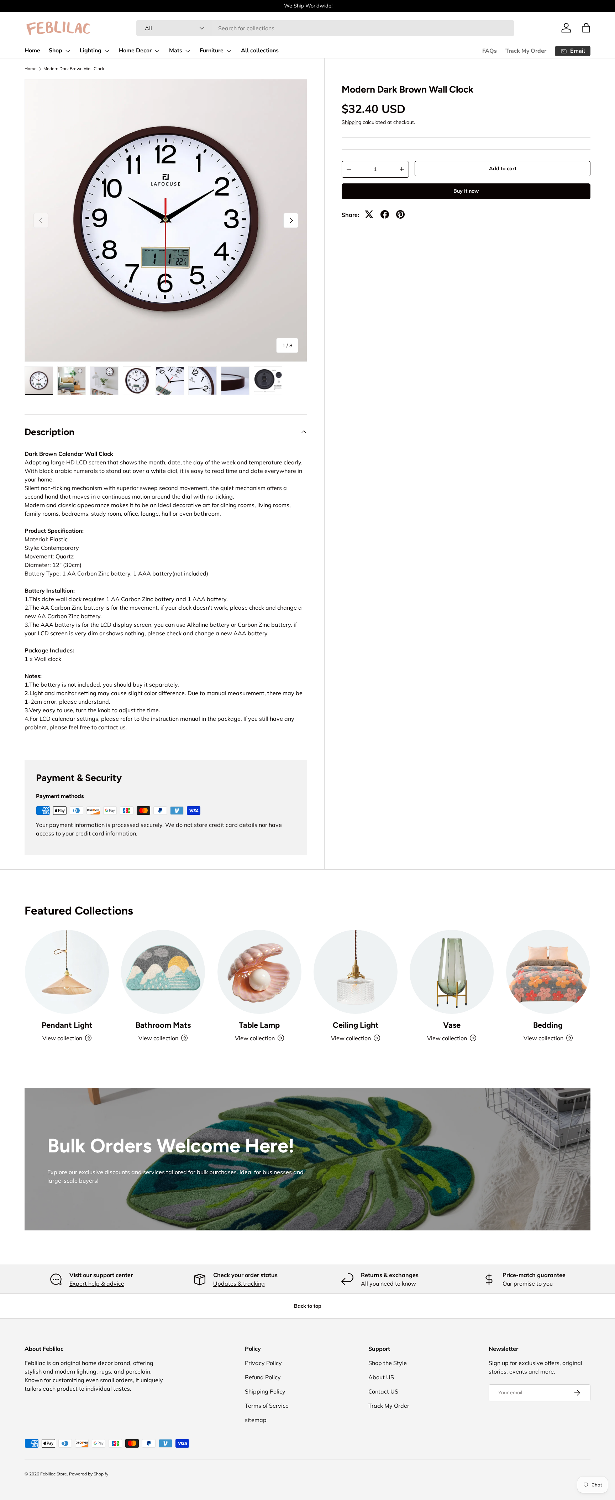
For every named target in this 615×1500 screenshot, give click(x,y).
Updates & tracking (239, 1283)
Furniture (212, 50)
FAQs (489, 51)
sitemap (256, 1419)
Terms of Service (267, 1405)
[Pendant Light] (67, 972)
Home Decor (135, 50)
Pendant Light (67, 1025)
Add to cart (502, 168)
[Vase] (452, 972)
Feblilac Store (53, 1473)
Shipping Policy (265, 1391)
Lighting (90, 50)
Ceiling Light (356, 1025)
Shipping (351, 122)
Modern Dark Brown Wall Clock (73, 69)
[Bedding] (548, 972)
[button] (586, 28)
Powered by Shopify (88, 1473)
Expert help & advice (96, 1283)
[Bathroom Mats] (163, 972)
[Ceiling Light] (356, 972)
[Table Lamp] (259, 972)
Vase (452, 1025)
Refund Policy (263, 1377)
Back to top (307, 1306)
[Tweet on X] (369, 214)
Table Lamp (259, 1025)
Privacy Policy (263, 1362)
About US (381, 1377)
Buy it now (466, 191)
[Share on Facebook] (385, 214)
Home (32, 50)
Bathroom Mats (163, 1025)
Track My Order (525, 51)
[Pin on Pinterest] (400, 214)
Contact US (383, 1391)
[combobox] (325, 28)
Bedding (548, 1025)
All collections (260, 50)
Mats (175, 50)
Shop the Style (387, 1362)
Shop (55, 50)
